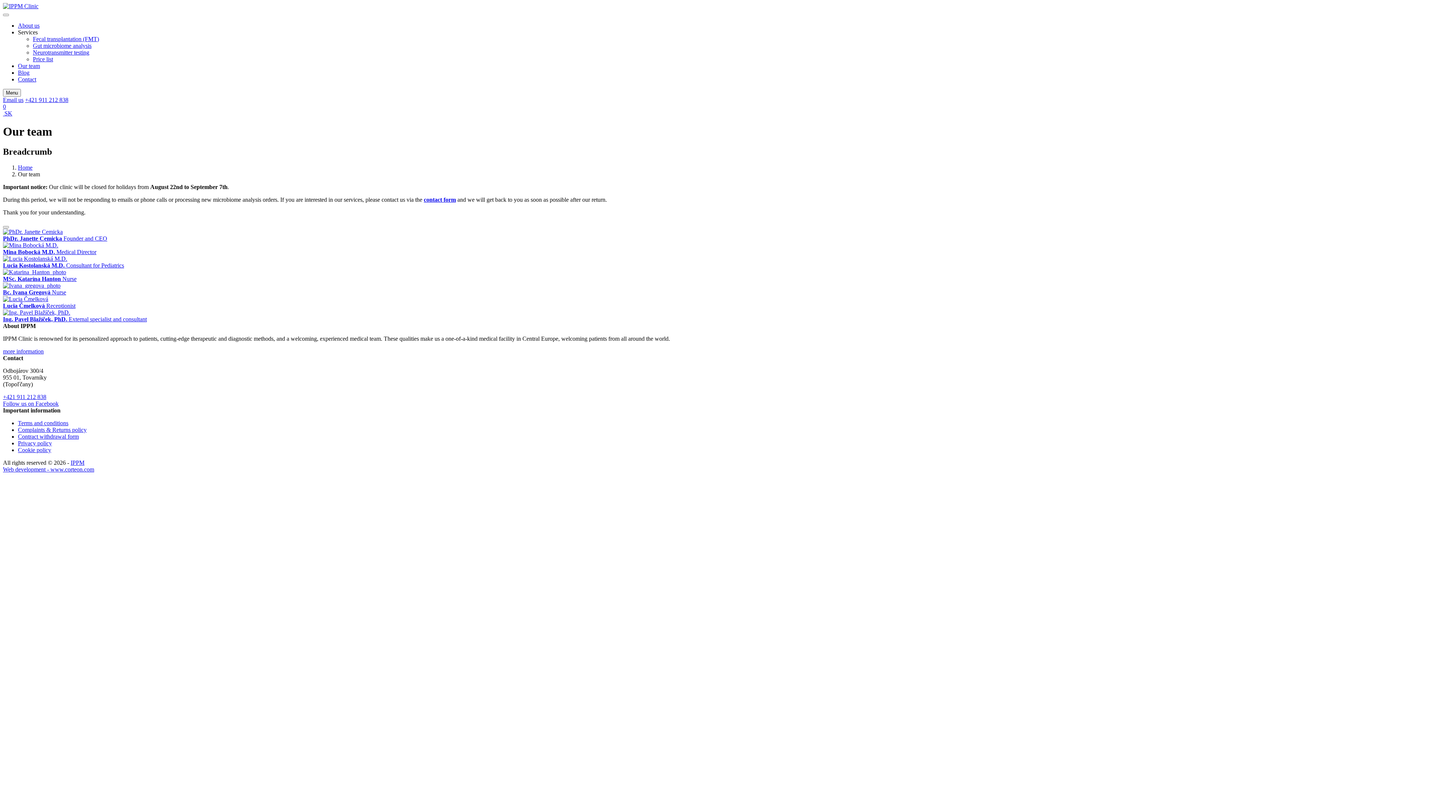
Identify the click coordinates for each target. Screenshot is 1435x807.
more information (23, 351)
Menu (12, 93)
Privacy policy (35, 443)
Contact (27, 79)
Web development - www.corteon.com (48, 469)
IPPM (77, 463)
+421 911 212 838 (46, 100)
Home (25, 167)
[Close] (6, 227)
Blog (24, 72)
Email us (13, 100)
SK (7, 113)
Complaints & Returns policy (52, 430)
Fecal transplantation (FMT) (66, 39)
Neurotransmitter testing (61, 52)
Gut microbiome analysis (62, 46)
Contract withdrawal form (48, 436)
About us (29, 25)
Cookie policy (34, 450)
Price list (43, 59)
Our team (29, 66)
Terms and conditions (43, 423)
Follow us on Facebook (31, 404)
